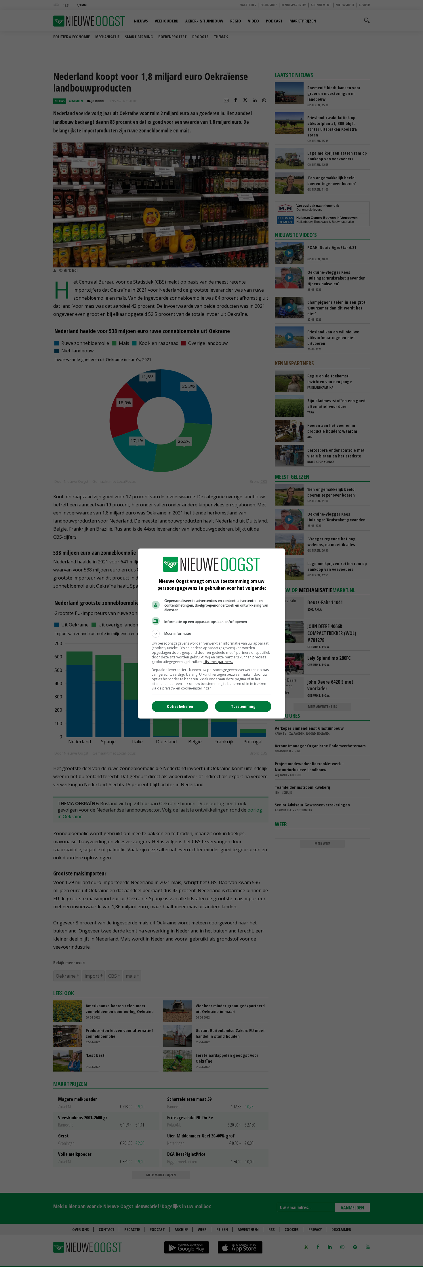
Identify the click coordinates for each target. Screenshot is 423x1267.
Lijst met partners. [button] (218, 661)
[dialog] (211, 633)
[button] (211, 634)
